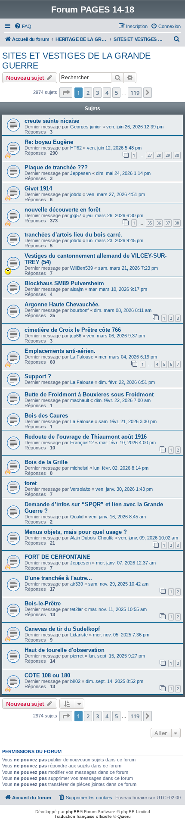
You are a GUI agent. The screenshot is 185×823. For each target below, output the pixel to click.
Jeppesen (80, 173)
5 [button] (116, 93)
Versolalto (80, 489)
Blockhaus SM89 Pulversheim (64, 283)
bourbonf (79, 310)
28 (159, 155)
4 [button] (106, 93)
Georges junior (85, 126)
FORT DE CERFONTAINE (57, 557)
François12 (82, 442)
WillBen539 (81, 268)
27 (150, 155)
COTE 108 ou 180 (47, 675)
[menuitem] (22, 26)
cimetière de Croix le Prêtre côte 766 (73, 330)
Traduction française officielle (83, 816)
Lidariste (79, 634)
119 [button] (134, 93)
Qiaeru (124, 816)
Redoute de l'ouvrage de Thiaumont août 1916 (86, 436)
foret (31, 483)
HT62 (76, 147)
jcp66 (75, 335)
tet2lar (76, 609)
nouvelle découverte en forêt (62, 209)
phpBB (73, 811)
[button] (65, 92)
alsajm (76, 289)
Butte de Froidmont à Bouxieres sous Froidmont (89, 394)
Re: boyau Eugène (49, 142)
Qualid (76, 516)
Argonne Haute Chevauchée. (62, 304)
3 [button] (97, 93)
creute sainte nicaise (52, 121)
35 (150, 223)
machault (79, 400)
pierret (76, 655)
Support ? (38, 376)
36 (159, 223)
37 (168, 223)
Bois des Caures (46, 415)
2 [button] (87, 93)
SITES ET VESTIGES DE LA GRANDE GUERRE (76, 60)
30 (177, 155)
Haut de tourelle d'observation (65, 650)
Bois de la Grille (46, 462)
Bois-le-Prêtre (43, 603)
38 (177, 223)
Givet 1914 (38, 188)
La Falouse (81, 356)
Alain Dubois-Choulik (91, 537)
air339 (76, 583)
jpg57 (75, 215)
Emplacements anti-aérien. (60, 351)
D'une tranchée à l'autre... (58, 578)
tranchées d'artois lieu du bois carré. (73, 234)
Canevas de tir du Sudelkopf (62, 629)
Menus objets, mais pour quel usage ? (76, 532)
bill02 (75, 681)
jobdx (75, 194)
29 (168, 155)
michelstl (79, 468)
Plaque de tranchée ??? (56, 167)
